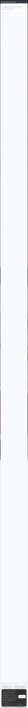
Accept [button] (22, 696)
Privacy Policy (20, 705)
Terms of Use (7, 705)
